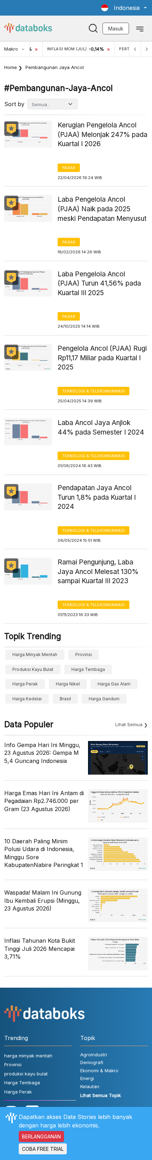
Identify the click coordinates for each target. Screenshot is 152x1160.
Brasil (65, 698)
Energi (87, 1078)
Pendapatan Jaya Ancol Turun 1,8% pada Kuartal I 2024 (97, 497)
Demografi (91, 1062)
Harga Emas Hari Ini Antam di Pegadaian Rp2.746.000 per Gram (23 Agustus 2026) (44, 800)
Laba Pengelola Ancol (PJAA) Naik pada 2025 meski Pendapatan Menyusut (102, 208)
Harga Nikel (68, 684)
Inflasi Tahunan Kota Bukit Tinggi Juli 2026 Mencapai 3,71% (39, 948)
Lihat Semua (128, 724)
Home (10, 67)
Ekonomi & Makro (99, 1070)
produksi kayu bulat (32, 669)
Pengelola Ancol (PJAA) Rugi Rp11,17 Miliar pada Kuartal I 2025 (102, 357)
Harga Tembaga (88, 669)
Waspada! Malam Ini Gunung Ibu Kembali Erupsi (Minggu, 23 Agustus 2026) (42, 900)
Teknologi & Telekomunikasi (93, 391)
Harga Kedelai (27, 698)
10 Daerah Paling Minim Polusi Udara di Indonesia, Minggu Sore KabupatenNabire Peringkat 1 (43, 853)
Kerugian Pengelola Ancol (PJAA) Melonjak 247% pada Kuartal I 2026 (102, 134)
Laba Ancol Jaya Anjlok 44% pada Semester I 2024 (101, 427)
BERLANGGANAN (41, 1136)
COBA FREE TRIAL (43, 1149)
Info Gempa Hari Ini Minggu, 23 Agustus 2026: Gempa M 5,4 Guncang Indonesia (42, 752)
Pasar (68, 167)
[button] (124, 8)
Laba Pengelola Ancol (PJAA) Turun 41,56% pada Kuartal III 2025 (99, 283)
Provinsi (83, 654)
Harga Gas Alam (114, 684)
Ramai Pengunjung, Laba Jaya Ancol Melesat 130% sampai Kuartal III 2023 (98, 571)
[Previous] (135, 49)
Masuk (115, 28)
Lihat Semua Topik (100, 1095)
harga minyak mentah (34, 654)
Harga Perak (25, 684)
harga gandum (104, 698)
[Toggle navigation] (140, 28)
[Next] (146, 49)
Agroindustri (93, 1054)
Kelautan (89, 1086)
